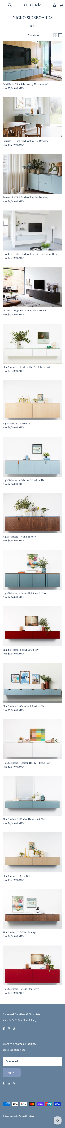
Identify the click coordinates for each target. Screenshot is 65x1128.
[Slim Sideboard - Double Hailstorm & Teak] (32, 796)
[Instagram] (9, 1028)
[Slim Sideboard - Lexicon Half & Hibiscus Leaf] (32, 344)
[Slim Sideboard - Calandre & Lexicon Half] (32, 683)
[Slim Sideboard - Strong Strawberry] (32, 626)
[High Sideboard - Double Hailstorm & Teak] (32, 570)
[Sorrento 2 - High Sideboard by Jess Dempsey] (32, 117)
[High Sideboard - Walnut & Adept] (32, 513)
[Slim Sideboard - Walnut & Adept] (32, 909)
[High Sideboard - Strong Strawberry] (32, 966)
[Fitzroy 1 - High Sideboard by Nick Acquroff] (32, 287)
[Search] (11, 5)
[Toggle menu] (4, 5)
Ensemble (14, 1116)
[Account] (53, 5)
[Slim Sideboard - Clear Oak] (32, 852)
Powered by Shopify (27, 1116)
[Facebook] (4, 1028)
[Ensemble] (32, 5)
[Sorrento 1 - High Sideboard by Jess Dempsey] (32, 174)
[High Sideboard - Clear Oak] (32, 400)
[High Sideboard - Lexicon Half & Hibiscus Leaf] (32, 739)
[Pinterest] (14, 1028)
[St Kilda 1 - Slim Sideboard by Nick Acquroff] (32, 61)
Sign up (11, 1072)
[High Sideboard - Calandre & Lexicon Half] (32, 457)
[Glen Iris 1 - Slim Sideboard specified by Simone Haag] (32, 230)
